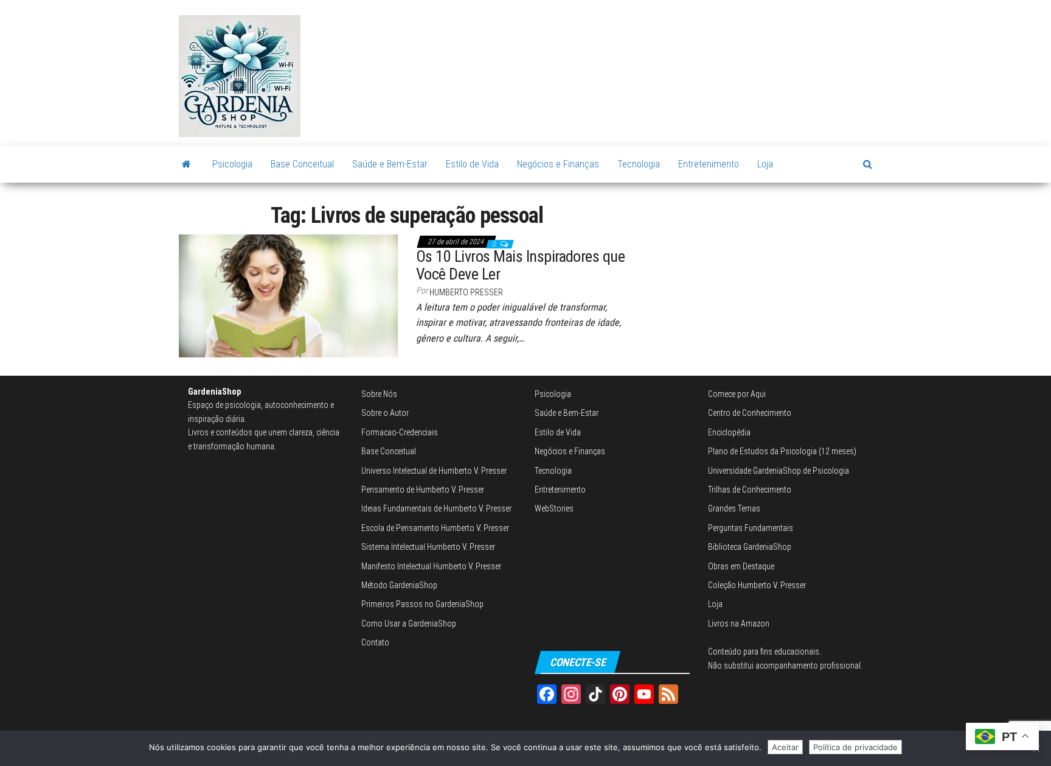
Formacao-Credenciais (399, 432)
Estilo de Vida (472, 164)
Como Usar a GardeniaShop (408, 623)
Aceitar (785, 747)
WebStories (554, 508)
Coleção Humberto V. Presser (757, 585)
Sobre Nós (379, 394)
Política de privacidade (855, 747)
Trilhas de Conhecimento (749, 489)
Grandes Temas (734, 508)
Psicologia (232, 164)
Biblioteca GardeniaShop (749, 547)
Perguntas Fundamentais (750, 528)
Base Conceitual (302, 164)
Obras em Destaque (741, 566)
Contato (375, 642)
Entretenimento (708, 164)
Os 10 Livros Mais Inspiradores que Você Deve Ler (520, 265)
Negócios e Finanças (558, 164)
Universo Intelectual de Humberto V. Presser (434, 471)
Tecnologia (638, 164)
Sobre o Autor (385, 413)
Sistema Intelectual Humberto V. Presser (428, 547)
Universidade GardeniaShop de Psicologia (778, 471)
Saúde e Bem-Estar (390, 164)
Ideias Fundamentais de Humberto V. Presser (436, 508)
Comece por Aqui (737, 394)
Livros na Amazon (738, 623)
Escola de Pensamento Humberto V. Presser (435, 528)
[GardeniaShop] (186, 164)
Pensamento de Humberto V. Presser (422, 489)
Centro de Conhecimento (749, 413)
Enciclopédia (729, 432)
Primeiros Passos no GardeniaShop (422, 604)
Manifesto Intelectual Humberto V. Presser (431, 566)
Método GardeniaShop (399, 585)
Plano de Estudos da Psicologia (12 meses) (782, 451)
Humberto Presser (466, 292)
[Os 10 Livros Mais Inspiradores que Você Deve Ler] (288, 295)
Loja (765, 164)
